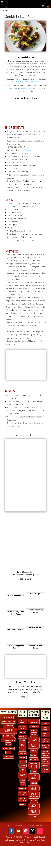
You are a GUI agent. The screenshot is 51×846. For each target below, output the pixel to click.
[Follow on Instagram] (26, 831)
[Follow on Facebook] (11, 831)
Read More (25, 696)
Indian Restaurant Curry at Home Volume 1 (26, 82)
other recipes (12, 426)
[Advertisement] (25, 541)
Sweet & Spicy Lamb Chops (31, 88)
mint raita (15, 411)
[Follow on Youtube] (18, 831)
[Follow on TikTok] (40, 831)
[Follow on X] (32, 831)
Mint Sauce (27, 150)
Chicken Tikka (12, 88)
